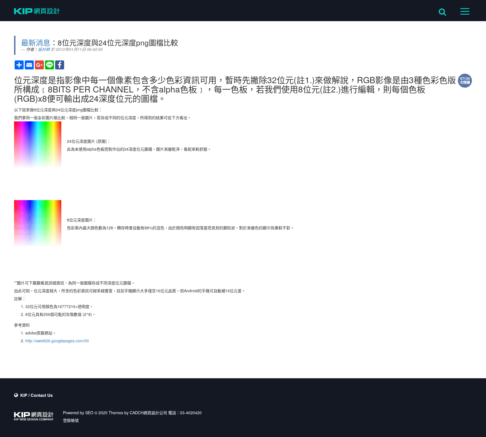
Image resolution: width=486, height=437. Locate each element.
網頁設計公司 (155, 412)
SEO (89, 412)
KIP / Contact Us (36, 395)
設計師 (44, 49)
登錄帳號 (71, 420)
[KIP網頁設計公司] (37, 12)
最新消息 (35, 42)
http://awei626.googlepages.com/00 (57, 340)
